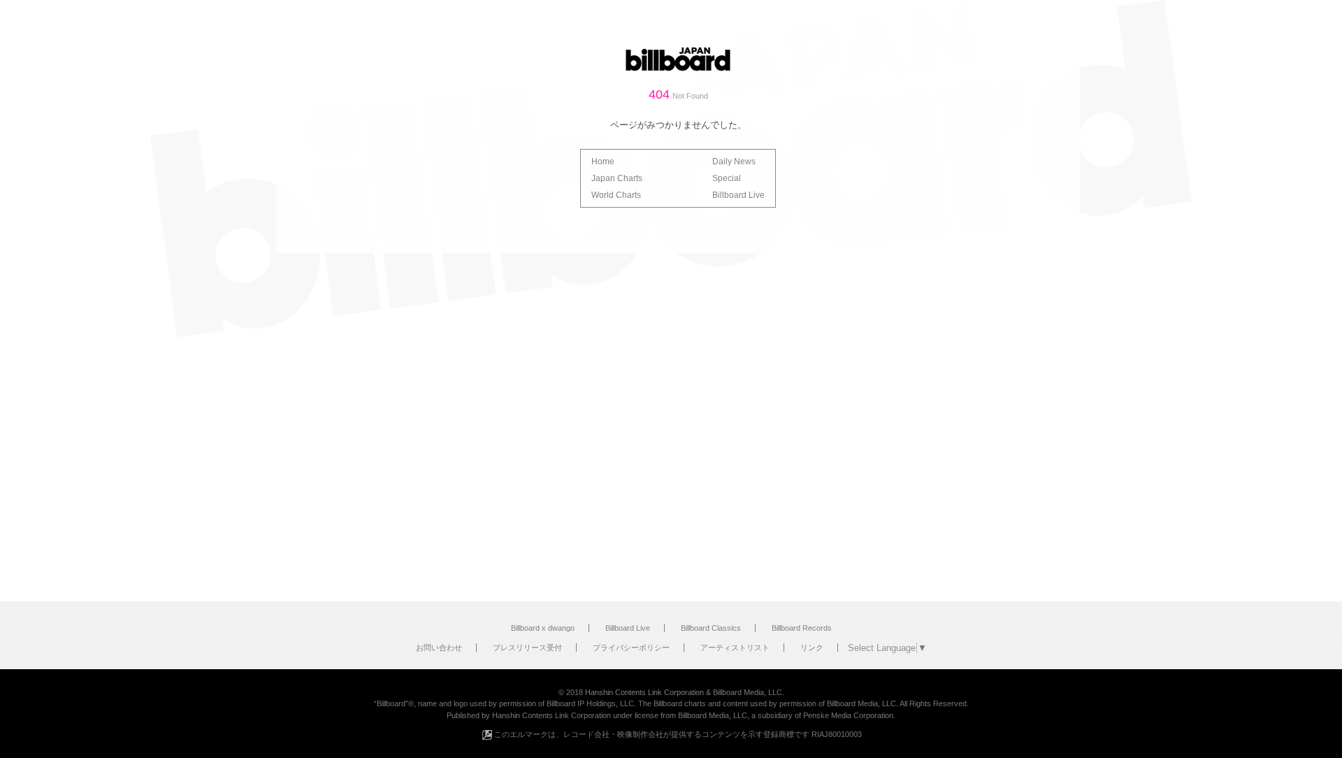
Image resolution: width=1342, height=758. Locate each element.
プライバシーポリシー (631, 647)
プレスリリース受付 (527, 647)
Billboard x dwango (543, 628)
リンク (811, 647)
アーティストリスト (735, 647)
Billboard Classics (711, 628)
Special (726, 178)
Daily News (734, 161)
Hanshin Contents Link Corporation (644, 692)
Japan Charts (616, 178)
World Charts (616, 195)
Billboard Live (738, 195)
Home (602, 161)
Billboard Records (802, 628)
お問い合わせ (439, 647)
